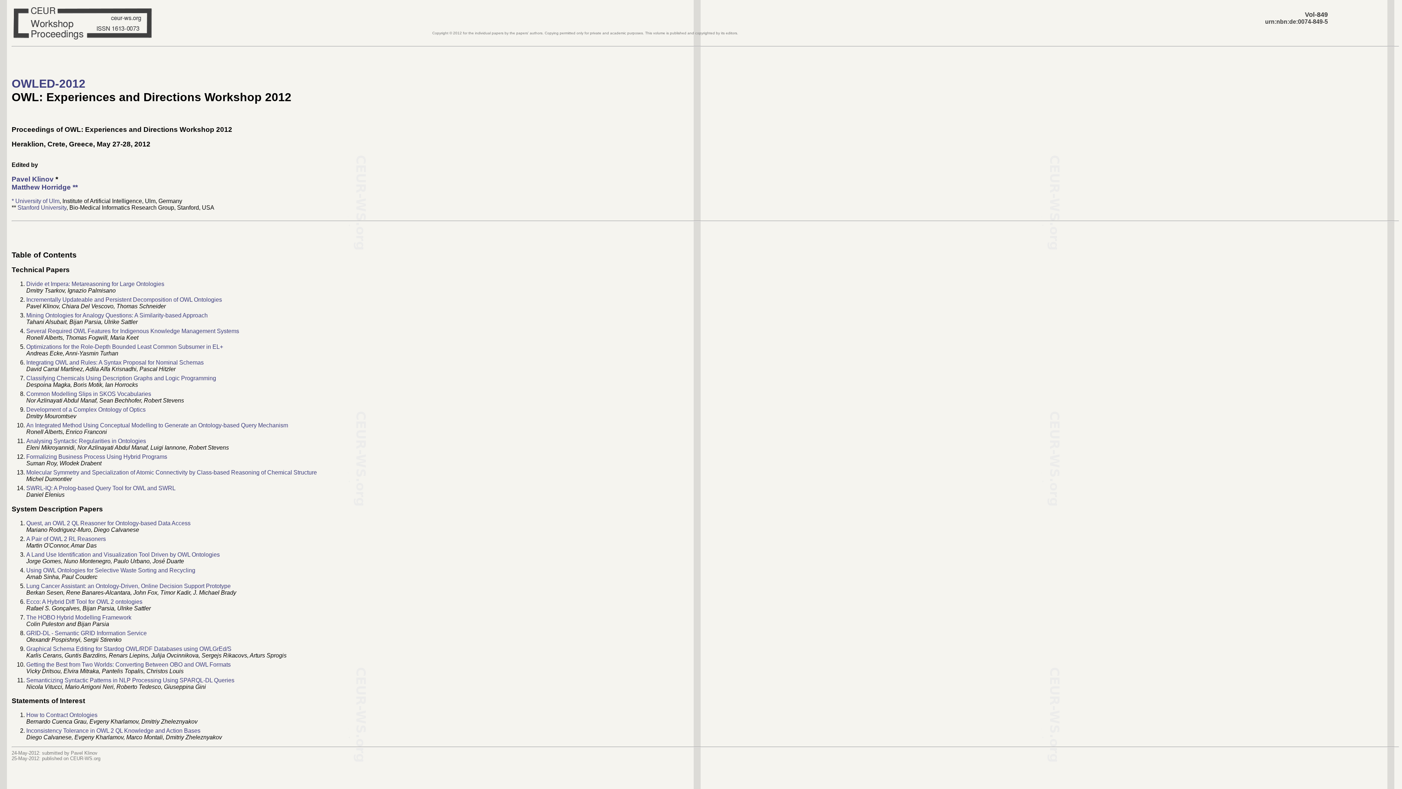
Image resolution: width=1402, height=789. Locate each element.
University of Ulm (37, 201)
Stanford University (42, 208)
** (45, 187)
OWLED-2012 (48, 83)
